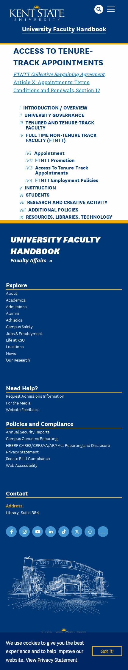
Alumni (12, 313)
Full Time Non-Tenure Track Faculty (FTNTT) (61, 137)
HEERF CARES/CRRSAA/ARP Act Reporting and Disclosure (58, 445)
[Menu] (111, 9)
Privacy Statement (22, 451)
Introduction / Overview (55, 107)
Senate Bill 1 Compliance (28, 458)
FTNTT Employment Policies (66, 180)
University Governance (54, 114)
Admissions (16, 306)
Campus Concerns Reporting (31, 438)
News (11, 353)
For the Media (18, 402)
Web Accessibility (22, 465)
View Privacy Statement (51, 659)
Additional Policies (53, 209)
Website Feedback (22, 409)
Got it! (107, 650)
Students (37, 194)
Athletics (14, 320)
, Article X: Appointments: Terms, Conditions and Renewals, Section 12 (59, 82)
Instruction (40, 187)
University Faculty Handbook (64, 28)
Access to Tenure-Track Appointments (61, 169)
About (11, 293)
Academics (16, 300)
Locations (15, 346)
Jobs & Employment (24, 333)
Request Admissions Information (35, 396)
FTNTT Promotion (55, 160)
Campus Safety (19, 326)
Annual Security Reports (27, 431)
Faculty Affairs (28, 260)
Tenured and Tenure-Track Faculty (60, 124)
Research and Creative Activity (67, 202)
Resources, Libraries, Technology (69, 216)
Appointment (49, 152)
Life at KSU (15, 339)
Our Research (18, 359)
